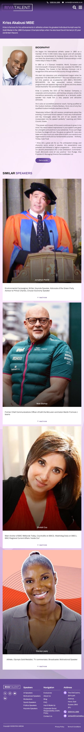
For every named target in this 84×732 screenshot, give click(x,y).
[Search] (74, 7)
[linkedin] (5, 698)
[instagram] (10, 693)
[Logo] (17, 4)
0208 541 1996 (55, 2)
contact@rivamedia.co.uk (73, 2)
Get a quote (43, 160)
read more (43, 297)
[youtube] (15, 693)
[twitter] (5, 693)
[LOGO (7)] (11, 685)
